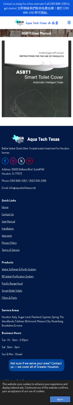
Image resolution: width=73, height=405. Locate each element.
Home (5, 207)
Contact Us (8, 214)
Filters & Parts (9, 298)
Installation (8, 228)
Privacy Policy (9, 243)
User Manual (8, 221)
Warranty (7, 235)
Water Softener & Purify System (19, 269)
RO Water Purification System (18, 276)
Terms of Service (10, 250)
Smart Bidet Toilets (12, 290)
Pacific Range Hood (12, 283)
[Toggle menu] (69, 22)
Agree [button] (60, 399)
